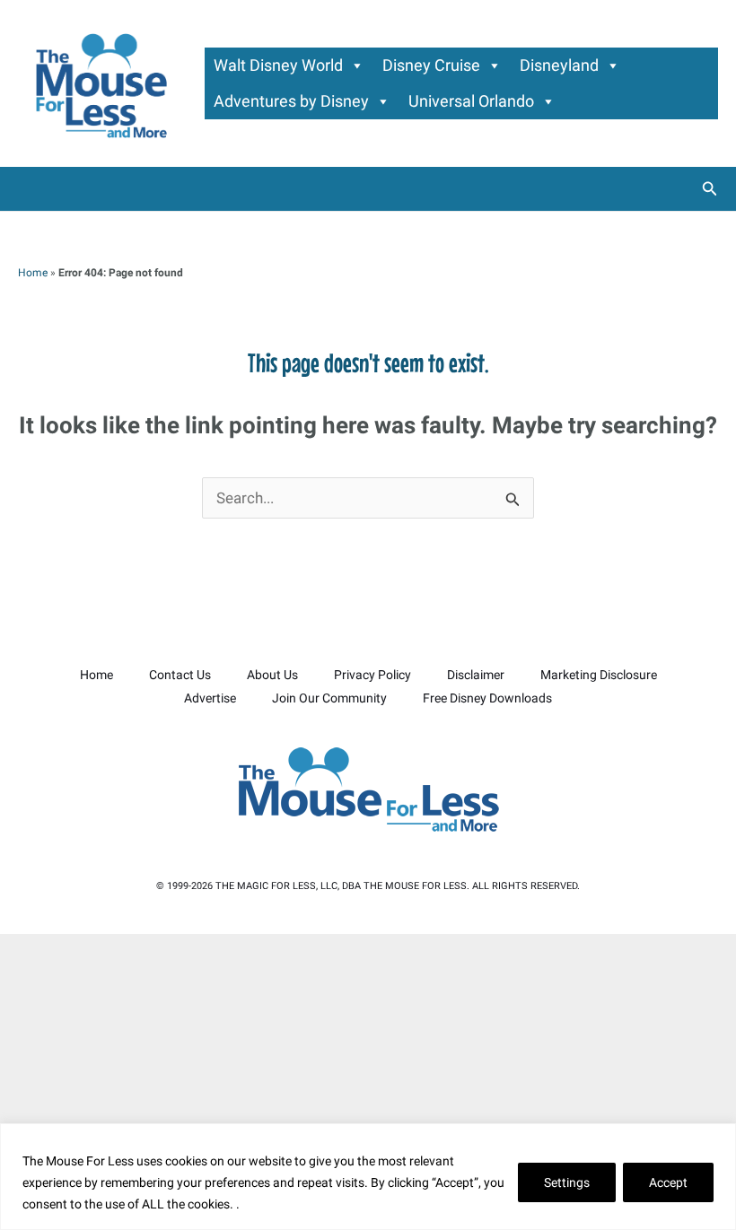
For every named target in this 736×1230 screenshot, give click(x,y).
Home (33, 272)
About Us (272, 674)
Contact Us (180, 674)
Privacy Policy (372, 674)
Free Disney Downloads (487, 698)
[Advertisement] (368, 1077)
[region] (368, 1176)
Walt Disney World (278, 65)
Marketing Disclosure (598, 674)
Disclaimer (475, 674)
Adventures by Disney (291, 101)
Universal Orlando (471, 101)
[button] (710, 189)
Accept (668, 1182)
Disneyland (559, 65)
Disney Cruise (431, 65)
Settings (567, 1182)
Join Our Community (329, 698)
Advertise (210, 698)
